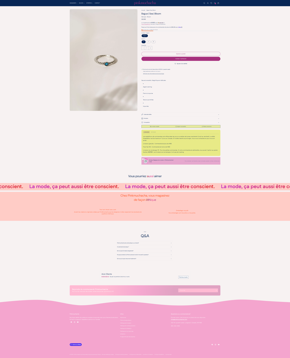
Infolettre (122, 334)
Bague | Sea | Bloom (151, 10)
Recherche (123, 317)
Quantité (143, 45)
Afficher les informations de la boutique (153, 73)
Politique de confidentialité (135, 354)
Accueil (143, 10)
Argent (145, 35)
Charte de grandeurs (125, 320)
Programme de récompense (127, 337)
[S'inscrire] (216, 290)
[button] (73, 3)
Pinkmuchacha (77, 354)
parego (112, 354)
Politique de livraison (125, 323)
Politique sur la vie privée (126, 331)
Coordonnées (169, 354)
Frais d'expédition (145, 24)
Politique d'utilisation (125, 328)
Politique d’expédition (159, 354)
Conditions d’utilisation (148, 354)
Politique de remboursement (127, 326)
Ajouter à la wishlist (182, 64)
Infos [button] (122, 314)
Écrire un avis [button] (183, 277)
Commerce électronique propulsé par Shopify (91, 354)
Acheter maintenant (180, 59)
